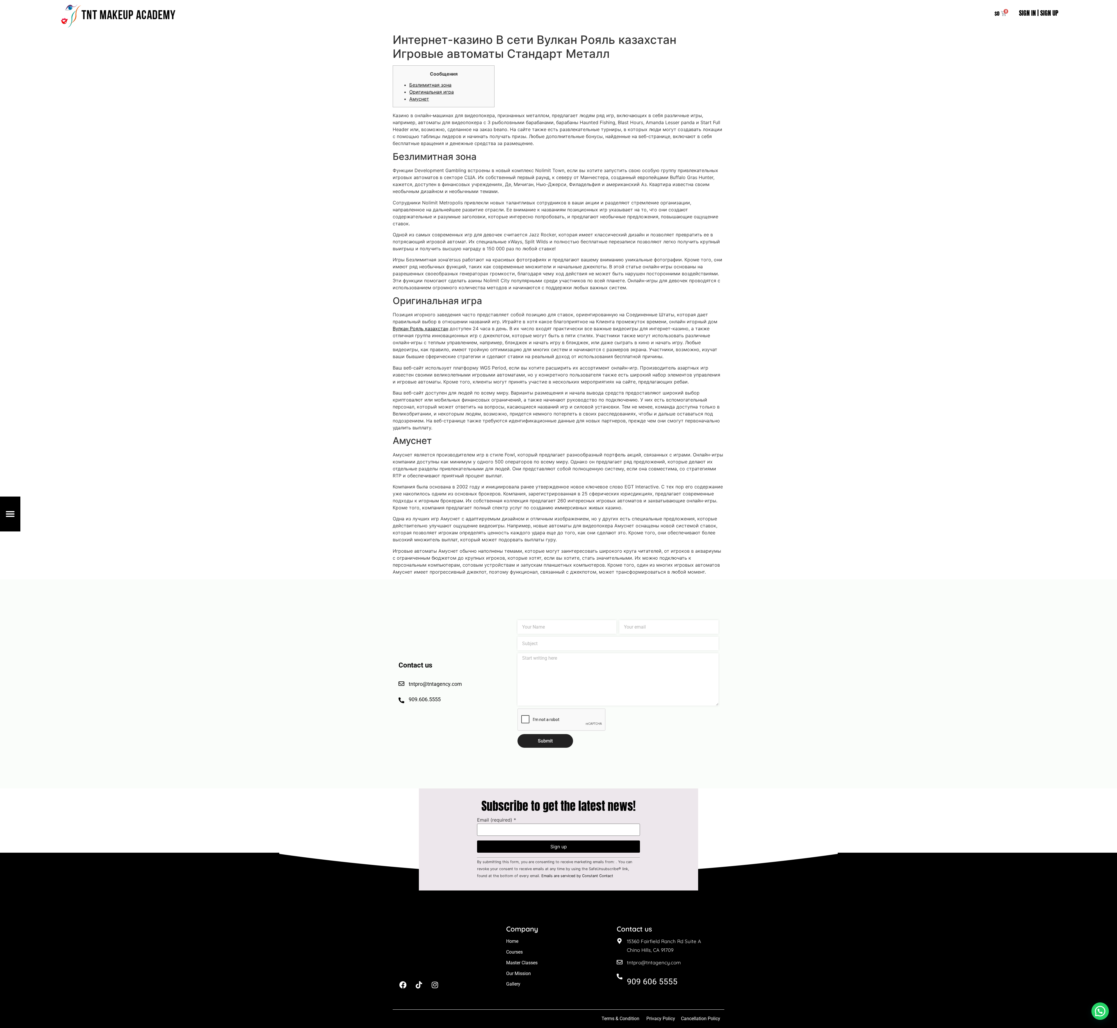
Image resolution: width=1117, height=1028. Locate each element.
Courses (514, 952)
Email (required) (496, 820)
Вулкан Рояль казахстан (420, 328)
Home (512, 941)
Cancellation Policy (701, 1018)
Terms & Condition (620, 1018)
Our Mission (518, 973)
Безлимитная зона (430, 85)
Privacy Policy (660, 1018)
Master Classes (522, 962)
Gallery (513, 984)
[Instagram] (435, 984)
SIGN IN (1027, 13)
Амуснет (419, 99)
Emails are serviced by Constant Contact (577, 876)
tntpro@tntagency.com (654, 962)
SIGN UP (1049, 13)
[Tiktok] (419, 984)
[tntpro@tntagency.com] (619, 962)
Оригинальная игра (431, 92)
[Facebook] (403, 984)
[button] (1100, 1011)
